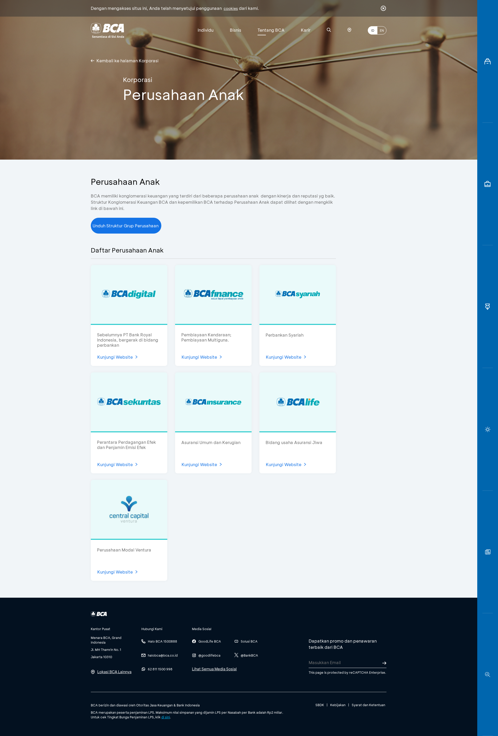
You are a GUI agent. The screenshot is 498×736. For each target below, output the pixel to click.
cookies (231, 8)
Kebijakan (337, 705)
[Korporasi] (487, 61)
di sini (165, 717)
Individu (205, 30)
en (382, 30)
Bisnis (235, 30)
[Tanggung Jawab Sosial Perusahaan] (487, 552)
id (372, 30)
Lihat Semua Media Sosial (214, 668)
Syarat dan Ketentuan (368, 705)
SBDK (319, 705)
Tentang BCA (271, 30)
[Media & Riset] (487, 674)
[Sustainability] (487, 429)
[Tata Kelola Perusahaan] (487, 306)
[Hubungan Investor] (487, 184)
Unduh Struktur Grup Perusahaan (126, 225)
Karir (305, 30)
